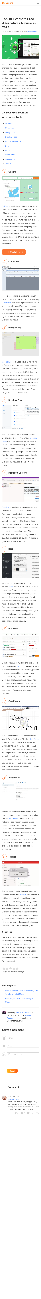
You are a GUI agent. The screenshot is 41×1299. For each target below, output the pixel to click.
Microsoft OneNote (13, 141)
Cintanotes (9, 128)
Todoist (8, 164)
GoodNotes (10, 155)
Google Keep (10, 132)
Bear (7, 146)
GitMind (8, 123)
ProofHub (9, 150)
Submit (12, 1071)
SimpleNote (10, 159)
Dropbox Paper (11, 137)
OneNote (5, 507)
